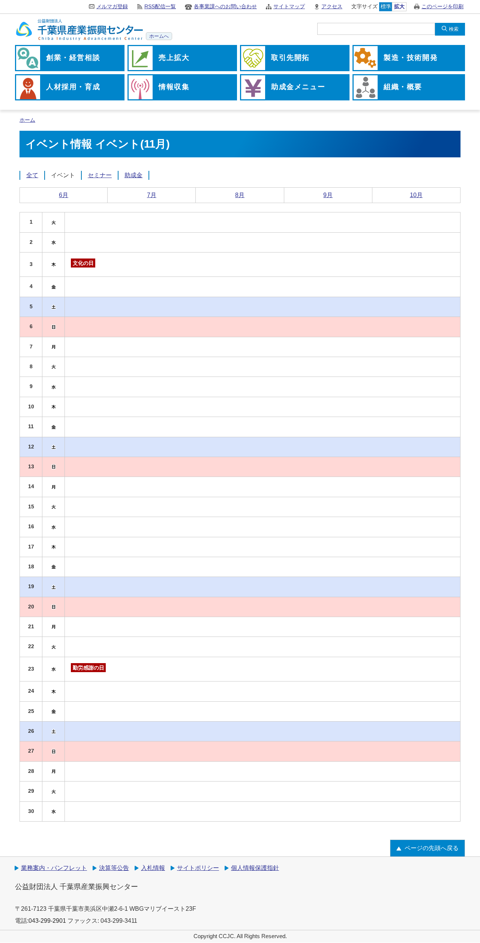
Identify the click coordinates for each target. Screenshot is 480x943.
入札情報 (153, 868)
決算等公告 (114, 868)
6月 (63, 195)
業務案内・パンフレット (54, 868)
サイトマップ (289, 6)
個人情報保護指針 (255, 868)
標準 (386, 6)
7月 (151, 195)
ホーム (27, 120)
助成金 (133, 175)
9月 (328, 195)
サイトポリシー (198, 868)
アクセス (331, 6)
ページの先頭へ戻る (432, 848)
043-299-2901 (47, 921)
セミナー (100, 175)
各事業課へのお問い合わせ (225, 6)
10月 (416, 195)
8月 (239, 195)
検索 (454, 29)
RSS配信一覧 (160, 6)
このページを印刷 (443, 6)
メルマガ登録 (112, 6)
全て (32, 175)
